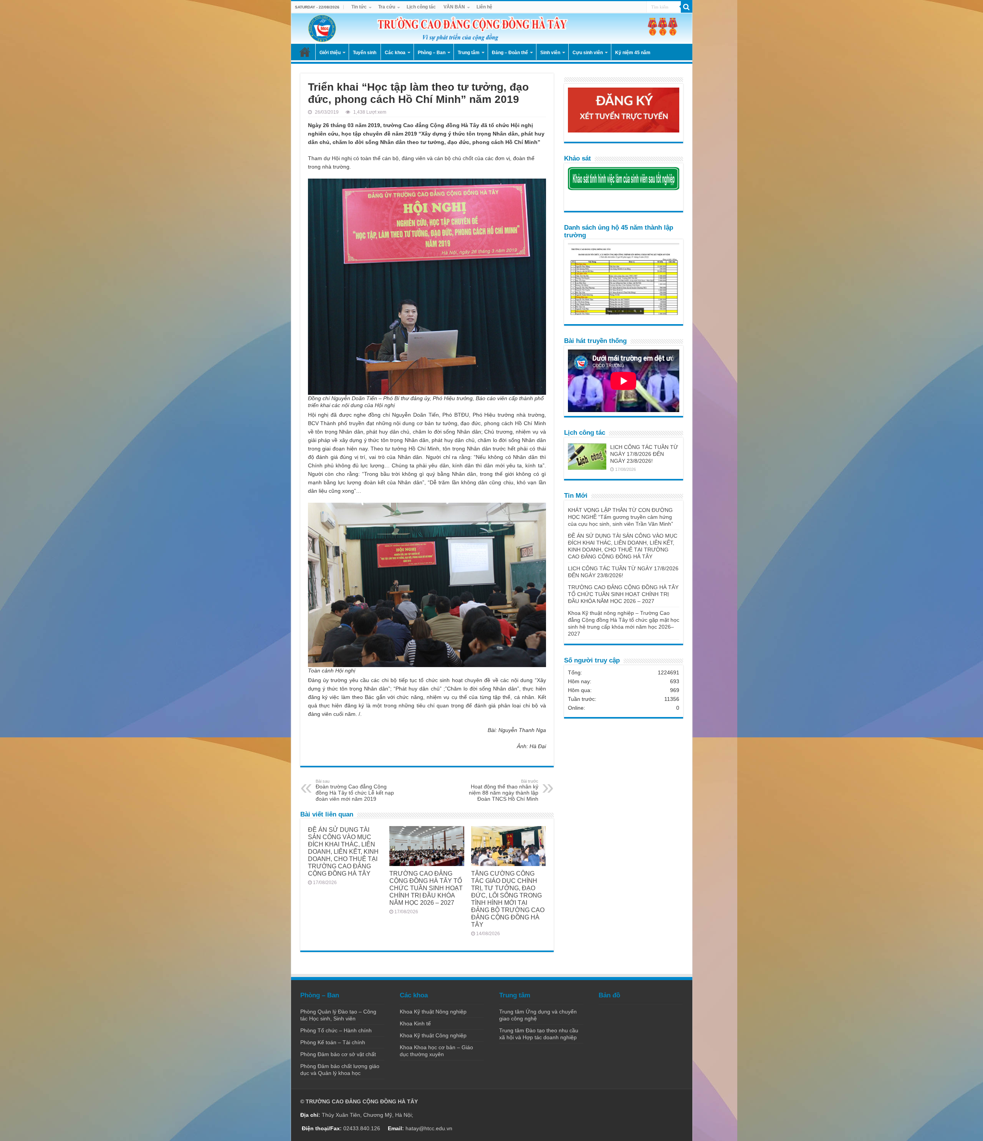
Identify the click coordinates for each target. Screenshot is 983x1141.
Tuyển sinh (364, 52)
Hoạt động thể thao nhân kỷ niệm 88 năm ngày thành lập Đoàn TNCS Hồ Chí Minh (503, 790)
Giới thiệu (330, 52)
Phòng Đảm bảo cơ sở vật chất (338, 1054)
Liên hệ (484, 7)
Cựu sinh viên (588, 52)
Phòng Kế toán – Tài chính (332, 1042)
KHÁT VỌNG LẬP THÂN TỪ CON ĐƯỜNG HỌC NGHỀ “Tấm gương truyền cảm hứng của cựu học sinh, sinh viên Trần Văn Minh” (620, 517)
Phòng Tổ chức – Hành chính (336, 1030)
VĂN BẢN (454, 7)
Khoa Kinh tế (415, 1023)
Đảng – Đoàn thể (510, 52)
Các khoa (395, 52)
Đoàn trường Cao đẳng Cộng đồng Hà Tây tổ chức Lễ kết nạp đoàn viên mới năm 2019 (355, 790)
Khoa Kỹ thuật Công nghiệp (433, 1035)
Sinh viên (550, 52)
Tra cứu (386, 7)
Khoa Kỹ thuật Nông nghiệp (433, 1012)
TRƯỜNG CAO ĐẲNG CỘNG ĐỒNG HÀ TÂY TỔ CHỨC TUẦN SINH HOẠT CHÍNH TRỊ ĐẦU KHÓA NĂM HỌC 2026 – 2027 (426, 888)
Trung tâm (469, 52)
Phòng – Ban (431, 52)
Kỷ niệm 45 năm (632, 52)
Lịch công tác (421, 7)
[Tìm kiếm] (686, 7)
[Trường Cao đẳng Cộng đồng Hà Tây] (491, 28)
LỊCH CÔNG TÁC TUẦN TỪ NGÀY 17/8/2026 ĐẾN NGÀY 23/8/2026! (644, 454)
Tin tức (359, 7)
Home (305, 52)
